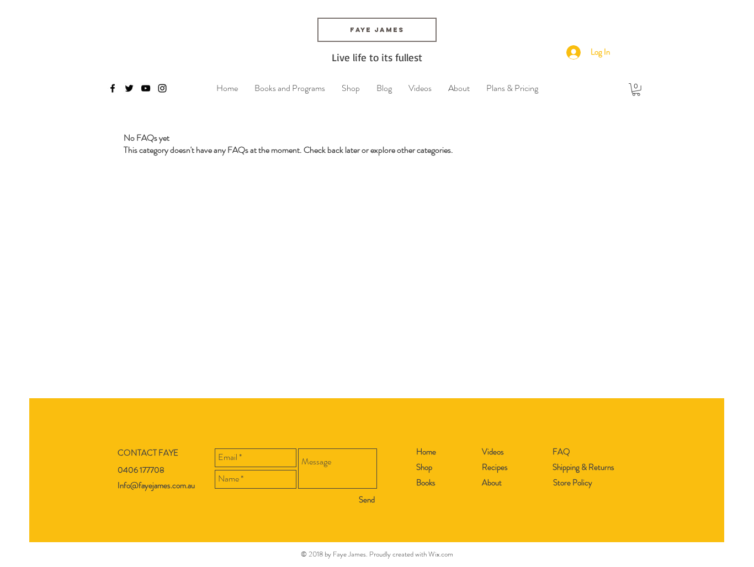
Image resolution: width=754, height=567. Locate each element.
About (492, 483)
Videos (493, 452)
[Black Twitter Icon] (129, 88)
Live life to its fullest (377, 57)
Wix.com (440, 554)
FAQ (561, 452)
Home (426, 452)
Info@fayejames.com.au (156, 485)
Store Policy (572, 483)
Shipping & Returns (583, 467)
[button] (636, 89)
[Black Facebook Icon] (112, 88)
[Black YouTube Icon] (145, 88)
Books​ (426, 483)
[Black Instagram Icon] (162, 88)
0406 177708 (141, 470)
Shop (424, 467)
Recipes (495, 467)
